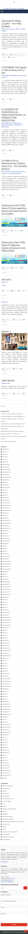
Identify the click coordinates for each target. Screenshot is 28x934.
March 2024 (5, 497)
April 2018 (4, 638)
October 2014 (5, 729)
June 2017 (4, 663)
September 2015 (6, 714)
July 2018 (4, 630)
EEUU (3, 803)
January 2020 (5, 584)
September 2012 (6, 775)
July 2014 (4, 737)
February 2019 (6, 612)
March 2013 (5, 763)
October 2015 (5, 712)
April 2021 (4, 551)
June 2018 (4, 632)
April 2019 (4, 607)
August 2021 (5, 543)
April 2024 (4, 495)
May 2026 (4, 457)
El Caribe (4, 806)
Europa (4, 811)
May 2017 (4, 666)
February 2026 (6, 464)
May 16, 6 (6, 99)
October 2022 (5, 525)
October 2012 (5, 773)
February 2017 (6, 673)
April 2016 (4, 699)
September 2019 (6, 594)
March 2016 (5, 701)
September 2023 (6, 510)
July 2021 (4, 546)
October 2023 (5, 508)
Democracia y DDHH (7, 798)
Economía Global (6, 801)
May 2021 (4, 548)
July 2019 (4, 599)
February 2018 (6, 643)
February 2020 (6, 581)
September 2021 (6, 541)
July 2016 (4, 691)
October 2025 (5, 474)
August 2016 (5, 689)
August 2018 (5, 627)
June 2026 (4, 454)
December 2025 (6, 469)
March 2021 (5, 553)
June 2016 (4, 694)
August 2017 (5, 658)
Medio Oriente (6, 824)
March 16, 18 (7, 290)
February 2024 (6, 500)
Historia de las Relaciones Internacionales (12, 821)
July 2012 (4, 778)
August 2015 (5, 717)
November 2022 (6, 523)
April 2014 (4, 745)
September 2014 (6, 732)
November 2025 (6, 472)
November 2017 (6, 650)
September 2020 (6, 569)
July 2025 (4, 482)
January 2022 (5, 538)
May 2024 (4, 492)
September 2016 (6, 686)
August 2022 (5, 530)
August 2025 (5, 479)
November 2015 (6, 709)
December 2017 (6, 648)
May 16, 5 (6, 195)
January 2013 (5, 768)
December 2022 (6, 520)
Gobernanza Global (7, 816)
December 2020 (6, 561)
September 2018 (6, 625)
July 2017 (4, 661)
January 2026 (5, 467)
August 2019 (5, 597)
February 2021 (6, 556)
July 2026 (4, 451)
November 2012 (6, 770)
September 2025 (6, 477)
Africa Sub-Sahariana (7, 786)
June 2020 (4, 576)
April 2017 (4, 668)
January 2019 (5, 615)
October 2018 (5, 622)
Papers (13, 99)
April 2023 (4, 515)
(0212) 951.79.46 (10, 878)
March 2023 (5, 518)
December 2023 (6, 502)
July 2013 (4, 755)
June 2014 (4, 740)
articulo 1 (7, 279)
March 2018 (5, 640)
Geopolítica (5, 814)
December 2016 (6, 678)
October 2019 (5, 592)
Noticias (17, 369)
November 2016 (6, 681)
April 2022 (4, 533)
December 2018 (6, 617)
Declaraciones (16, 230)
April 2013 (4, 760)
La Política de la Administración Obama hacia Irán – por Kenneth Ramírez (14, 164)
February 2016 (6, 704)
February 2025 (6, 487)
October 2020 (5, 566)
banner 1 (6, 331)
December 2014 (6, 724)
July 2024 (4, 490)
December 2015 (6, 706)
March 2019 (5, 610)
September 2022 (6, 528)
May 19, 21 (6, 54)
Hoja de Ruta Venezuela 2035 (8, 441)
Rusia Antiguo (5, 834)
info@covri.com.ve (8, 880)
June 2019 (4, 602)
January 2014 (5, 752)
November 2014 (6, 727)
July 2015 (4, 719)
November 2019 (6, 589)
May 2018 (4, 635)
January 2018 (5, 645)
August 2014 (5, 734)
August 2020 (5, 571)
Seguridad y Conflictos (8, 837)
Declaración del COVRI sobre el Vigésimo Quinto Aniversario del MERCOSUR (13, 246)
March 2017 (5, 671)
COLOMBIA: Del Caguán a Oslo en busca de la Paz (14, 70)
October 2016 (5, 683)
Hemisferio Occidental (21, 54)
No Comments (13, 57)
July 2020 (4, 574)
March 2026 (5, 462)
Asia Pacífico (5, 793)
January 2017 (5, 676)
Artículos (14, 54)
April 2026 (4, 459)
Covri (12, 932)
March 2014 (5, 747)
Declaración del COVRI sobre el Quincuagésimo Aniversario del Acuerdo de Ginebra (14, 209)
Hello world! (8, 380)
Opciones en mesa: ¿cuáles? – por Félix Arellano (11, 23)
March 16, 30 (7, 230)
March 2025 (5, 485)
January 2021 (5, 559)
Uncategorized (18, 319)
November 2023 (6, 505)
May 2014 (4, 742)
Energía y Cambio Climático (9, 809)
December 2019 (6, 587)
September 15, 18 (8, 319)
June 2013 (4, 757)
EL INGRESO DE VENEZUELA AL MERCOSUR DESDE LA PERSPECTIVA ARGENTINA (14, 115)
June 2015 (4, 722)
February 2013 (6, 765)
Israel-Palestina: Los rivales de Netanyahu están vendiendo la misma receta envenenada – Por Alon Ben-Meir (13, 426)
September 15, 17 (8, 393)
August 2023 (5, 513)
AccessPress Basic (21, 932)
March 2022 (5, 536)
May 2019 (4, 604)
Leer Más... (4, 60)
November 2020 (6, 564)
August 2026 (5, 449)
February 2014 (6, 750)
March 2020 (5, 579)
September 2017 (6, 655)
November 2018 (6, 620)
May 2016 (4, 696)
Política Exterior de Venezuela (9, 55)
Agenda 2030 (5, 788)
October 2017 (5, 653)
